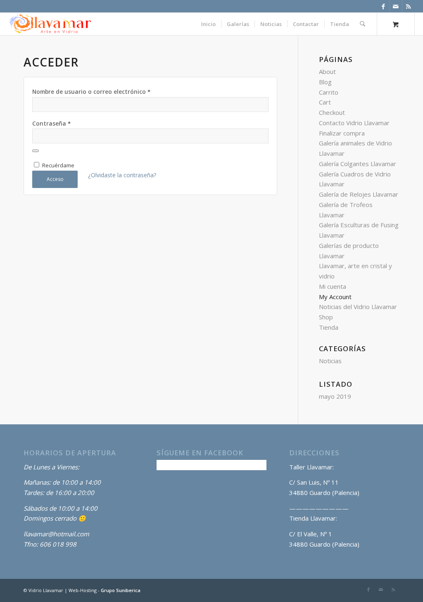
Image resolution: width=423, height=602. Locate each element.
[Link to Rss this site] (408, 6)
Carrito (328, 92)
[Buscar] (362, 24)
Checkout (332, 112)
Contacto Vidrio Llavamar (354, 123)
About (327, 71)
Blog (325, 82)
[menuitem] (208, 24)
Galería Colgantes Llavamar (357, 163)
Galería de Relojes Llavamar (358, 194)
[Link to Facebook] (384, 6)
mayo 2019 (335, 396)
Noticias (330, 361)
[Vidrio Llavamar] (50, 24)
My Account (335, 297)
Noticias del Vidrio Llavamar (358, 306)
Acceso (55, 179)
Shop (326, 317)
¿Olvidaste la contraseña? (122, 175)
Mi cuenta (332, 286)
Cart (325, 102)
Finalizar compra (342, 133)
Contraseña (51, 123)
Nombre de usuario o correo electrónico (91, 91)
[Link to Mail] (396, 6)
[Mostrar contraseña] (35, 151)
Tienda (328, 327)
